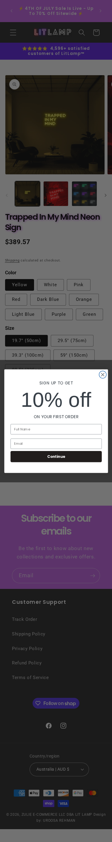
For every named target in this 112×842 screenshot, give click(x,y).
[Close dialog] (102, 374)
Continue (56, 456)
